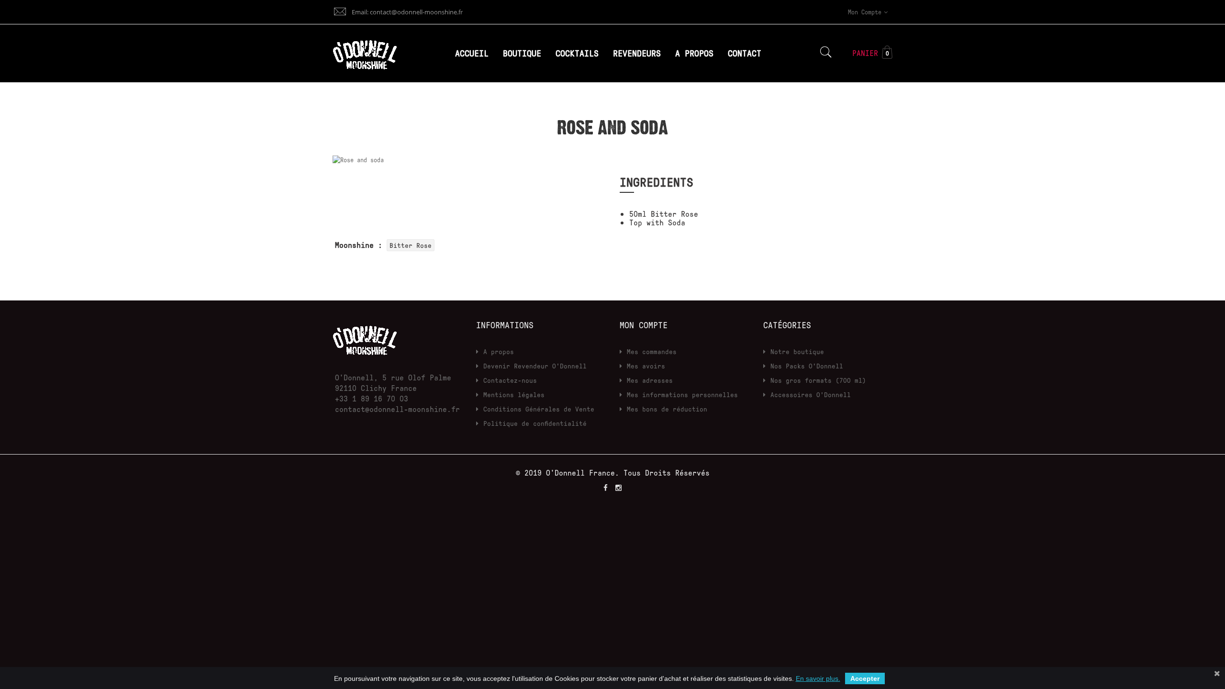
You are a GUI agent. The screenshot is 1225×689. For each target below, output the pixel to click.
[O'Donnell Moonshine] (365, 338)
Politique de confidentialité (535, 423)
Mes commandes (652, 351)
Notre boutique (797, 351)
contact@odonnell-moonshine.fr (397, 409)
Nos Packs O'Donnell (806, 365)
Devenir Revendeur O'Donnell (535, 365)
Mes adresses (650, 380)
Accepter (865, 678)
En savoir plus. (818, 678)
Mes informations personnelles (682, 394)
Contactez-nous (510, 380)
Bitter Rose (411, 245)
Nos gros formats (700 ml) (818, 380)
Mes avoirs (646, 365)
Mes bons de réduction (667, 408)
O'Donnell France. (585, 472)
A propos (498, 351)
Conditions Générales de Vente (538, 408)
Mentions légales (514, 394)
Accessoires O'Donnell (810, 394)
